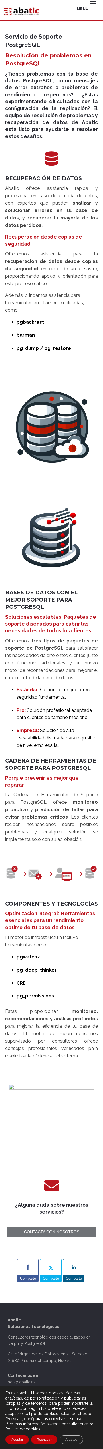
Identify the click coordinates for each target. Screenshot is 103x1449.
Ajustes (71, 1440)
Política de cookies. (23, 1429)
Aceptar (17, 1440)
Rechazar (44, 1440)
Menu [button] (82, 8)
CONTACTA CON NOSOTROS (51, 1232)
